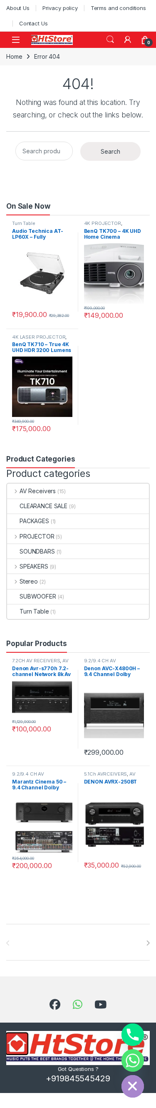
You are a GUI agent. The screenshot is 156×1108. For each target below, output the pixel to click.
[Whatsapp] (132, 1060)
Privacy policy (60, 8)
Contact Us (33, 23)
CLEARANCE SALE (43, 505)
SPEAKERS (34, 566)
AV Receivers (38, 490)
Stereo (29, 581)
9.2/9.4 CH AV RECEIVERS (100, 663)
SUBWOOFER (38, 596)
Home (14, 56)
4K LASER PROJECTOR (38, 337)
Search (110, 39)
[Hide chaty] (132, 1086)
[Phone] (132, 1034)
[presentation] (148, 943)
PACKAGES (34, 520)
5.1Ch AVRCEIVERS (105, 774)
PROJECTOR (37, 536)
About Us (18, 8)
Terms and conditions (118, 8)
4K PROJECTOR (102, 223)
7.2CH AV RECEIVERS (36, 661)
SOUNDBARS (37, 551)
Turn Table (23, 223)
